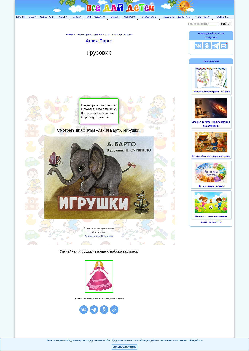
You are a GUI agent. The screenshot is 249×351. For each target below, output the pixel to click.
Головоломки (149, 16)
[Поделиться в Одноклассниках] (104, 309)
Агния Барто (99, 40)
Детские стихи (101, 34)
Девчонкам (184, 16)
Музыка (77, 16)
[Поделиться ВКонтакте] (83, 309)
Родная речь (47, 16)
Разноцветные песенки (211, 186)
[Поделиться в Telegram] (94, 309)
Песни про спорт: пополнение (211, 216)
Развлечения (203, 16)
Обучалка (129, 16)
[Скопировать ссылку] (114, 309)
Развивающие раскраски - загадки (211, 91)
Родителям (222, 16)
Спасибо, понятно (124, 347)
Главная (20, 16)
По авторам (107, 236)
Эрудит (115, 16)
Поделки (32, 16)
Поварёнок (169, 16)
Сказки (63, 16)
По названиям (92, 236)
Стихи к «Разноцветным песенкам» (211, 156)
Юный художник (96, 16)
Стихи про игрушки (122, 34)
